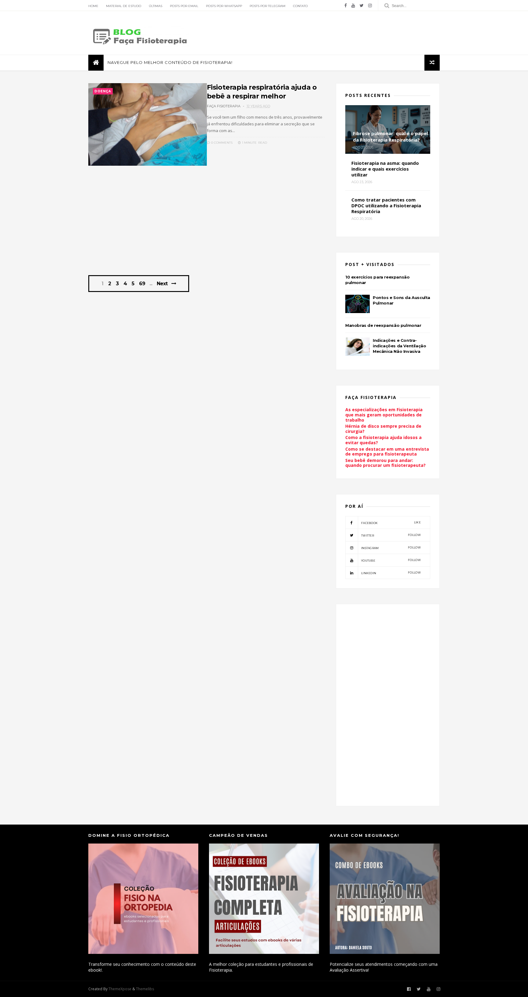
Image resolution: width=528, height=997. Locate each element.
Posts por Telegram (267, 6)
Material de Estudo (123, 6)
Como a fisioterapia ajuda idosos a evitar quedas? (383, 439)
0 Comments (221, 143)
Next (162, 283)
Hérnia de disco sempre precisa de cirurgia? (383, 428)
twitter (391, 535)
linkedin (391, 573)
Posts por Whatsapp (224, 6)
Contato (300, 6)
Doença (102, 91)
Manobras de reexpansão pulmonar (383, 325)
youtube (391, 560)
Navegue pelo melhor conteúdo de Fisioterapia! (170, 62)
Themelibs (145, 988)
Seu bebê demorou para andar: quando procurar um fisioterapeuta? (385, 462)
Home (93, 6)
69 (142, 283)
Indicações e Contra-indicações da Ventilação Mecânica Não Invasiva (399, 346)
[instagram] (370, 5)
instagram (391, 548)
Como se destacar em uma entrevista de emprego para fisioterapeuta (387, 451)
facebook (391, 523)
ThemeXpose (119, 988)
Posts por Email (184, 6)
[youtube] (353, 5)
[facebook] (345, 5)
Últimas (155, 6)
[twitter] (362, 5)
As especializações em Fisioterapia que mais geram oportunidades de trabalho (384, 415)
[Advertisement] (206, 224)
